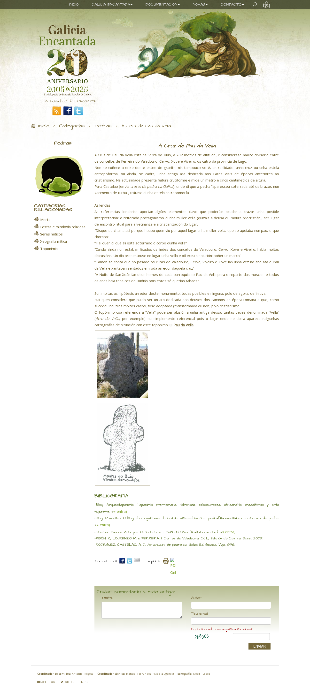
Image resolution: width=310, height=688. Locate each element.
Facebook (47, 682)
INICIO (74, 4)
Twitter (69, 682)
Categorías (72, 126)
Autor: (196, 598)
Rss (85, 682)
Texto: (107, 598)
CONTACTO (231, 4)
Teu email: (200, 613)
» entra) (120, 511)
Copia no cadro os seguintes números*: (222, 629)
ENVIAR (259, 646)
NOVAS (199, 4)
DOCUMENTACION (161, 4)
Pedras (103, 126)
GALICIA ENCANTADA (111, 4)
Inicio (43, 126)
